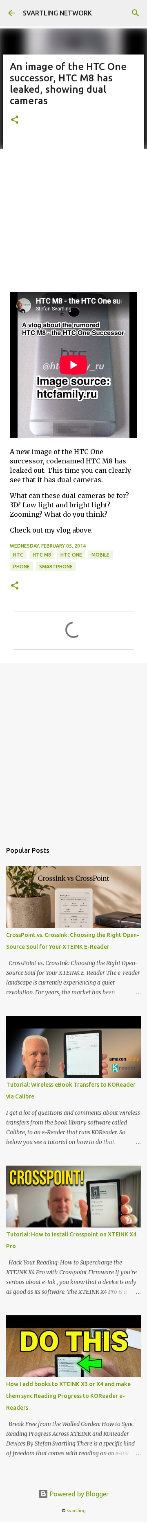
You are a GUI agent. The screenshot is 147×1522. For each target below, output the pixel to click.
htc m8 (42, 554)
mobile (100, 554)
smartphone (56, 566)
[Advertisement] (73, 212)
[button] (15, 120)
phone (21, 566)
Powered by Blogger (78, 1494)
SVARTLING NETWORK (57, 13)
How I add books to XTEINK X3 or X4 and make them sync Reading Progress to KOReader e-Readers (68, 1396)
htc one (71, 554)
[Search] (135, 13)
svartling (76, 1510)
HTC (18, 554)
